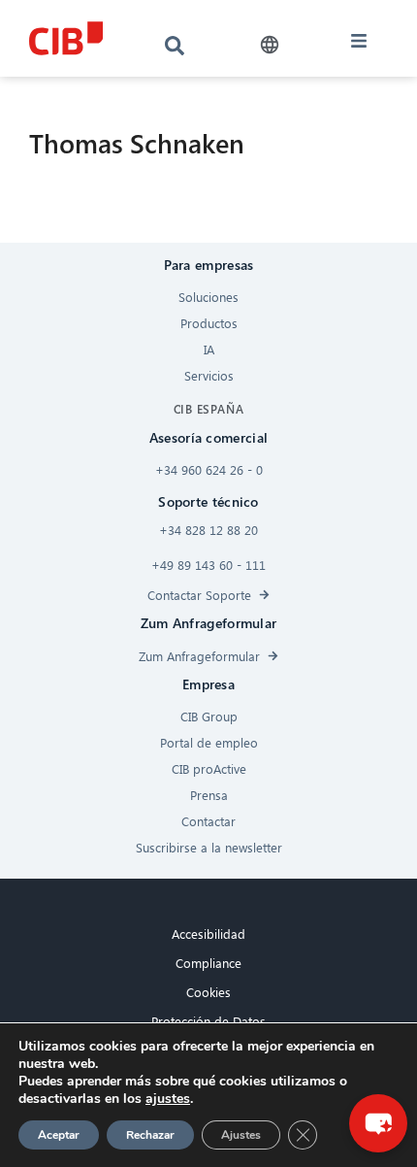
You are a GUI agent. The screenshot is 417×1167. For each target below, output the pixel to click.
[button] (269, 45)
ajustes (167, 1099)
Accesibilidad (208, 933)
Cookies (208, 992)
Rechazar (150, 1135)
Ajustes (241, 1135)
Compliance (208, 962)
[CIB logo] (66, 38)
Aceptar (59, 1135)
